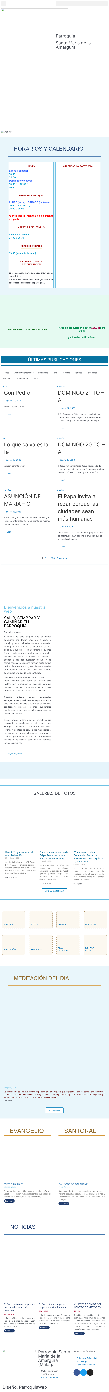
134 (53, 558)
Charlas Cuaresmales (24, 372)
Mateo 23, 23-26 (13, 1184)
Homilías (66, 372)
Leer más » (8, 1100)
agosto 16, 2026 (13, 460)
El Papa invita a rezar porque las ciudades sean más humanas (19, 1307)
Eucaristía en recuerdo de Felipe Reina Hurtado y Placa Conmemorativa (53, 855)
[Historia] (6, 918)
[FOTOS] (34, 918)
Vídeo (35, 378)
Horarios (90, 924)
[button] (82, 3)
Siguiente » (62, 558)
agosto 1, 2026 (67, 526)
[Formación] (6, 944)
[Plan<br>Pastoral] (61, 942)
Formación (9, 949)
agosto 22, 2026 (13, 400)
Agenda (62, 924)
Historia (8, 924)
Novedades (92, 372)
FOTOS (34, 924)
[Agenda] (61, 918)
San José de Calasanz (73, 1184)
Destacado (43, 372)
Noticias (78, 372)
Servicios (36, 949)
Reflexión (7, 378)
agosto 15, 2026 (13, 511)
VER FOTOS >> (11, 878)
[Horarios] (88, 918)
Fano (55, 372)
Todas (6, 372)
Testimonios (22, 378)
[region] (54, 106)
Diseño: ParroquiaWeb (25, 1387)
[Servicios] (34, 944)
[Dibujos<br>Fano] (88, 942)
